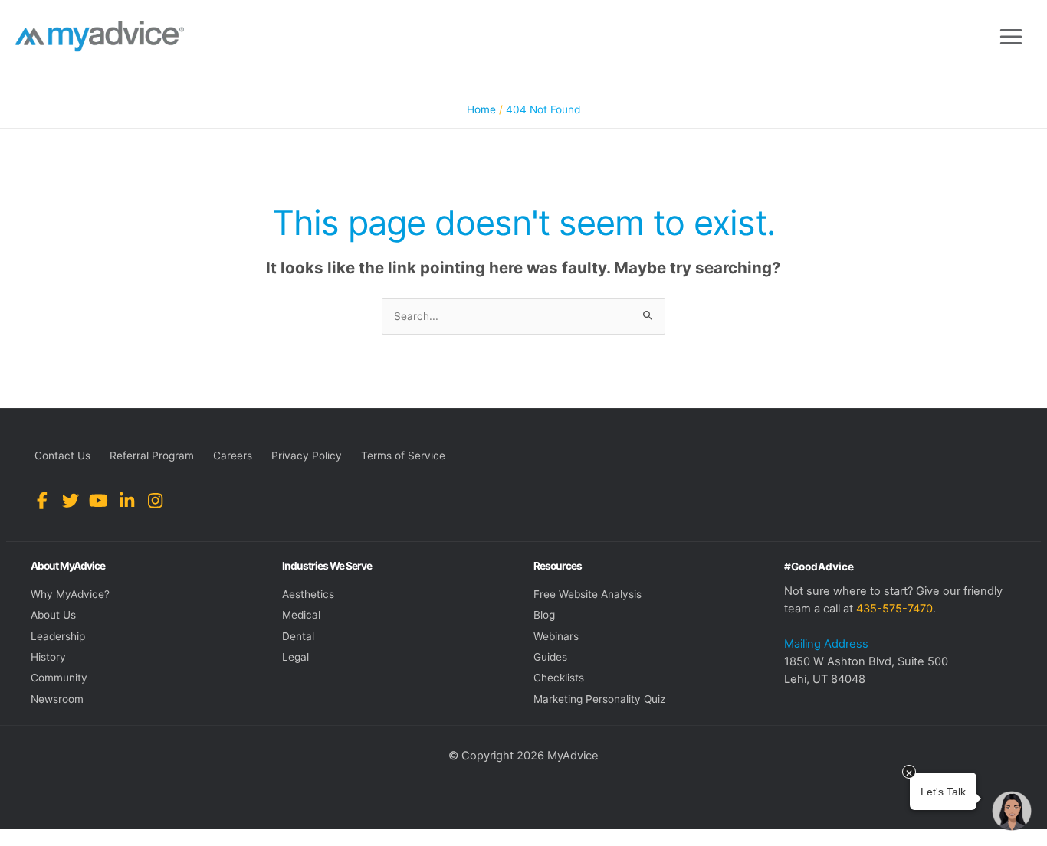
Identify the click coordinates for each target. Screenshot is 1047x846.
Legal (295, 657)
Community (59, 677)
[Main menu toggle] (1011, 36)
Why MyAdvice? (70, 594)
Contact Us (62, 455)
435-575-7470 (894, 609)
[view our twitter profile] (70, 501)
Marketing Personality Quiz (599, 699)
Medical (301, 615)
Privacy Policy (306, 455)
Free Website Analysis (587, 594)
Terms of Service (403, 455)
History (48, 657)
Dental (298, 636)
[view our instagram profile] (155, 501)
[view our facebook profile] (41, 501)
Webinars (556, 636)
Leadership (58, 636)
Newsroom (57, 699)
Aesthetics (308, 594)
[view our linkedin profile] (126, 501)
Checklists (558, 677)
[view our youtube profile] (98, 501)
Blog (544, 615)
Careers (232, 455)
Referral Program (152, 455)
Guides (550, 657)
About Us (53, 615)
